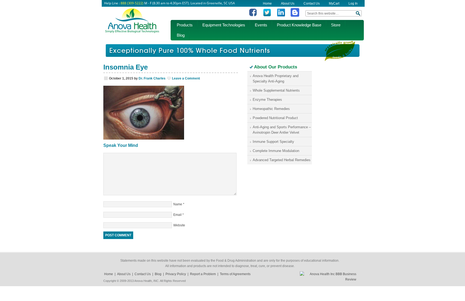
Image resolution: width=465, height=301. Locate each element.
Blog (181, 35)
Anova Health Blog (132, 23)
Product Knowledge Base (299, 25)
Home (267, 3)
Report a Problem (203, 274)
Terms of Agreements (235, 274)
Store (335, 25)
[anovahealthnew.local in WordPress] (295, 16)
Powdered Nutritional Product (275, 118)
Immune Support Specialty (273, 142)
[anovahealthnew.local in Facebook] (253, 16)
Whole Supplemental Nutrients (276, 90)
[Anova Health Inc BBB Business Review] (328, 279)
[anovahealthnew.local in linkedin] (281, 16)
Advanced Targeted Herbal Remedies (282, 160)
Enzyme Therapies (267, 100)
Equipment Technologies (223, 25)
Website (179, 225)
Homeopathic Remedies (271, 109)
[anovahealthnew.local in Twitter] (267, 16)
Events (261, 25)
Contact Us (312, 3)
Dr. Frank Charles (152, 78)
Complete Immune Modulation (276, 151)
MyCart (334, 3)
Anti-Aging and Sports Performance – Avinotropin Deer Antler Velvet (282, 129)
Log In (353, 3)
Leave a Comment (186, 78)
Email (177, 215)
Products (185, 25)
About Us (287, 3)
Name (177, 204)
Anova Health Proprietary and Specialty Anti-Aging (275, 78)
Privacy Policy (175, 274)
